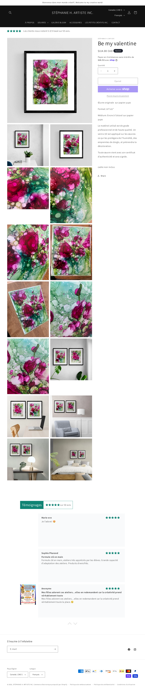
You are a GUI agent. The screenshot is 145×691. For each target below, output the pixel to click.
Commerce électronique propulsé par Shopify (50, 684)
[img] (53, 505)
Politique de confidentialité (104, 684)
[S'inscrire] (55, 649)
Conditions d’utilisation (126, 684)
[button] (10, 12)
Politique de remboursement (80, 684)
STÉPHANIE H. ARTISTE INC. (23, 684)
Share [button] (103, 176)
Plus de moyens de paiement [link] (118, 96)
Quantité (101, 65)
